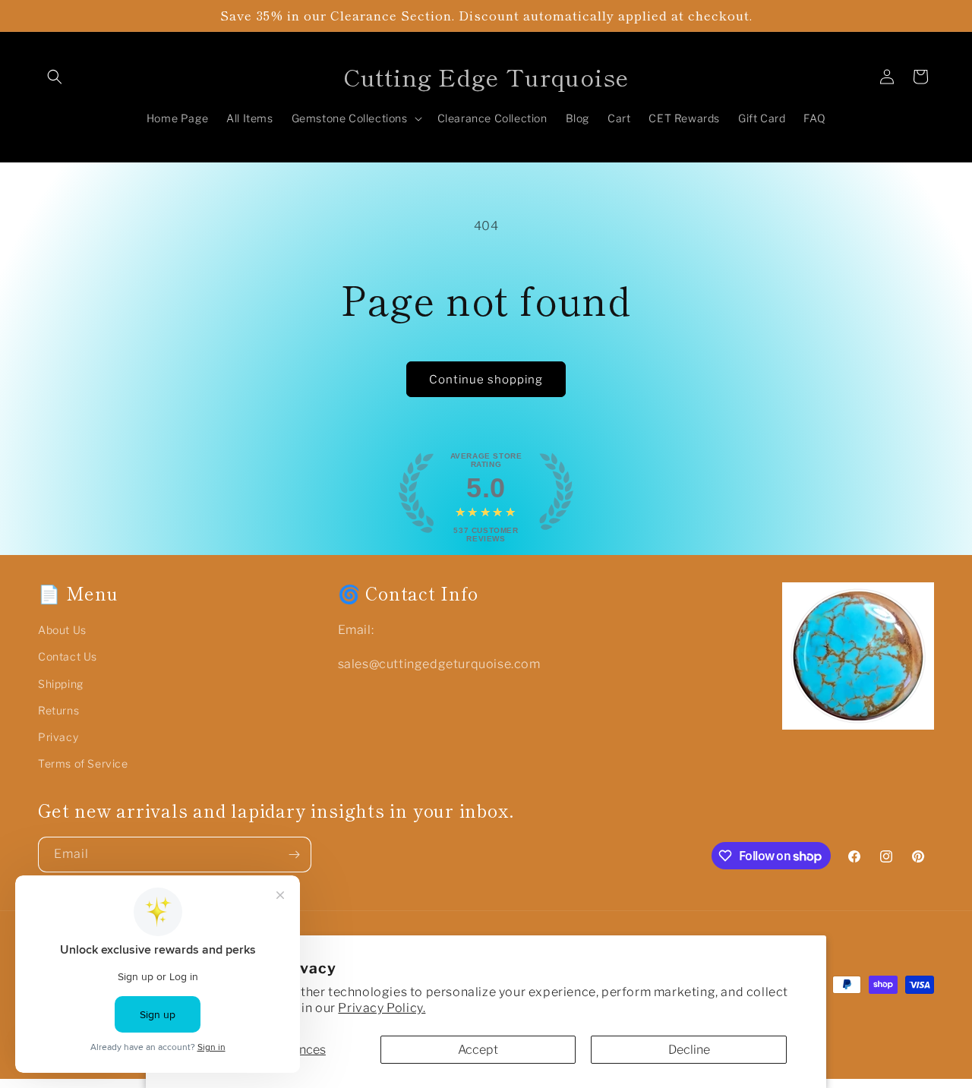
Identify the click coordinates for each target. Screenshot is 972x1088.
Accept (478, 1049)
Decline (689, 1049)
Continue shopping (486, 379)
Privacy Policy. (381, 1008)
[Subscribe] (294, 854)
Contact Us (67, 656)
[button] (54, 76)
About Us (62, 629)
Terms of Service (83, 763)
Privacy (58, 736)
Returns (58, 710)
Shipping (61, 683)
